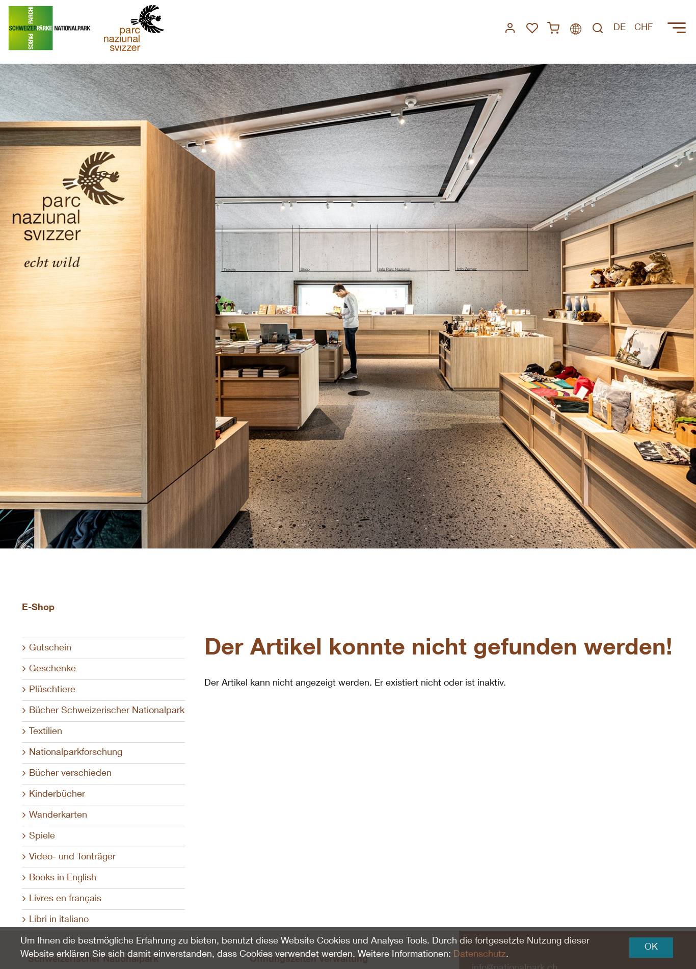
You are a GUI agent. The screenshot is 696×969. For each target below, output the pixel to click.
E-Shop (38, 608)
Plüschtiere (52, 690)
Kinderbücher (57, 794)
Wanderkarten (58, 815)
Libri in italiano (59, 920)
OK (651, 947)
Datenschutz (479, 954)
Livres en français (65, 899)
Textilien (45, 732)
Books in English (62, 878)
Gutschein (50, 648)
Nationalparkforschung (75, 752)
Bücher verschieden (70, 773)
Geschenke (52, 669)
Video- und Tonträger (72, 857)
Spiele (42, 836)
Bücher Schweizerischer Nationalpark (106, 711)
